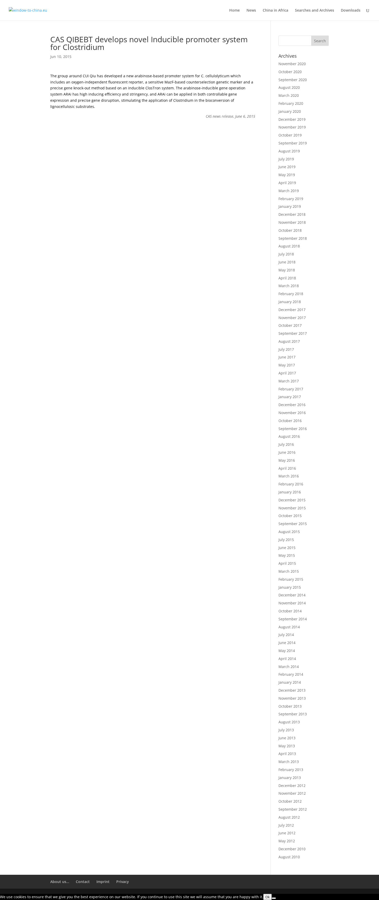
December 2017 (292, 309)
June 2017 (286, 357)
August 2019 (289, 151)
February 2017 (290, 389)
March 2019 (288, 190)
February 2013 (290, 769)
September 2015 (292, 523)
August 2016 (289, 436)
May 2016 (286, 460)
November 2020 (292, 63)
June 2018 (286, 262)
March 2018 (288, 285)
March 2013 (288, 761)
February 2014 (290, 674)
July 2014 (286, 634)
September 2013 (292, 714)
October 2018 (290, 230)
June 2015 (286, 547)
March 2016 (288, 476)
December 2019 (292, 119)
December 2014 (292, 595)
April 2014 (287, 658)
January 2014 (289, 682)
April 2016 (287, 468)
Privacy (122, 881)
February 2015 (290, 579)
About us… (59, 881)
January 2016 (289, 492)
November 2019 (292, 127)
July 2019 (286, 159)
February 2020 (290, 103)
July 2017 (286, 349)
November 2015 (292, 507)
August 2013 (289, 721)
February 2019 (290, 198)
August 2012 (289, 817)
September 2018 (292, 238)
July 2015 (286, 539)
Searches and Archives (314, 10)
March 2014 (288, 666)
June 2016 (286, 452)
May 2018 (286, 270)
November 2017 (292, 317)
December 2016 (292, 404)
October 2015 (290, 515)
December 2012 (292, 785)
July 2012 (286, 825)
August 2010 (289, 856)
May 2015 (286, 555)
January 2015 (289, 587)
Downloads (350, 10)
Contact (83, 881)
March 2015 (288, 571)
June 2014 (286, 642)
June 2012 (286, 832)
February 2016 (290, 484)
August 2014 (289, 626)
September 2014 (292, 618)
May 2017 (286, 365)
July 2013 (286, 729)
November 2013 (292, 698)
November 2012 (292, 793)
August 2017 (289, 341)
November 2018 (292, 222)
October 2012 (290, 801)
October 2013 (290, 706)
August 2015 (289, 531)
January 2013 (289, 777)
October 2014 (290, 610)
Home (234, 10)
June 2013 (286, 737)
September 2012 (292, 809)
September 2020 (292, 79)
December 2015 (292, 500)
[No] (274, 898)
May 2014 (286, 650)
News (251, 10)
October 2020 (290, 71)
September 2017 (292, 333)
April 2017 (287, 373)
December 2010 (292, 848)
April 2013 (287, 753)
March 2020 (288, 95)
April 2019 (287, 182)
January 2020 (289, 111)
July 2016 (286, 444)
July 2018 (286, 254)
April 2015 (287, 563)
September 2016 (292, 428)
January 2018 (289, 301)
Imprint (103, 881)
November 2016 (292, 412)
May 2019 (286, 174)
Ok (267, 897)
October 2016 (290, 420)
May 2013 (286, 745)
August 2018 (289, 246)
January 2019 (289, 206)
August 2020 (289, 87)
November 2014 (292, 603)
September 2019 (292, 143)
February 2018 (290, 293)
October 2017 (290, 325)
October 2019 (290, 135)
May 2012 (286, 840)
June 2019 (286, 166)
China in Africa (275, 10)
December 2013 (292, 690)
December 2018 (292, 214)
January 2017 (289, 396)
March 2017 (288, 381)
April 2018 (287, 278)
